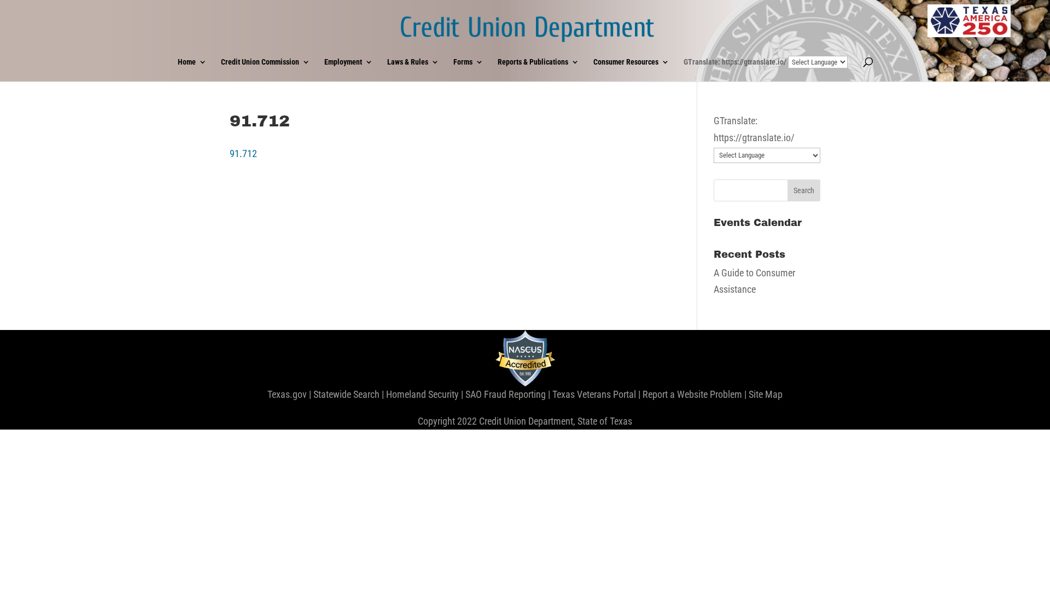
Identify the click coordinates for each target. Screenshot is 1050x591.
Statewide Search (346, 394)
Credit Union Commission (260, 62)
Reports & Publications (533, 62)
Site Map (766, 394)
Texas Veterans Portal (594, 394)
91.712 (243, 153)
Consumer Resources (625, 62)
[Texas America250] (969, 20)
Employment (343, 62)
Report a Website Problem (692, 394)
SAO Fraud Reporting (505, 394)
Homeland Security (422, 394)
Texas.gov (287, 394)
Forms (462, 62)
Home (187, 62)
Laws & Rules (407, 62)
